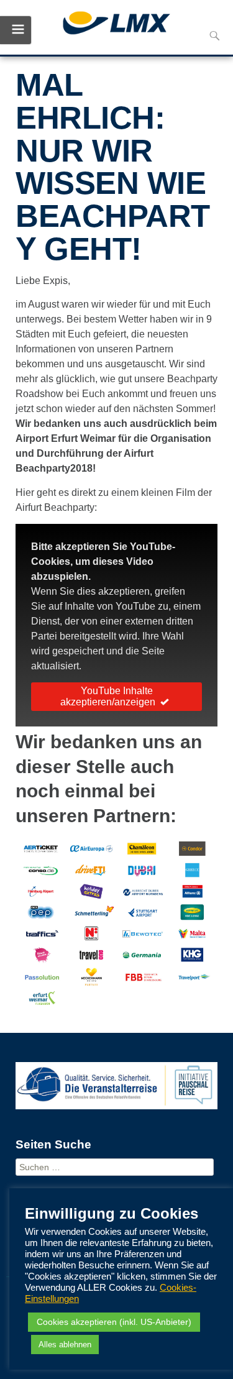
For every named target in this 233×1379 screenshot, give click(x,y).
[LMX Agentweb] (116, 25)
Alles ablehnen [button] (65, 1344)
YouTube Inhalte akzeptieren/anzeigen (107, 696)
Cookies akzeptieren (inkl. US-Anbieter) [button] (114, 1322)
